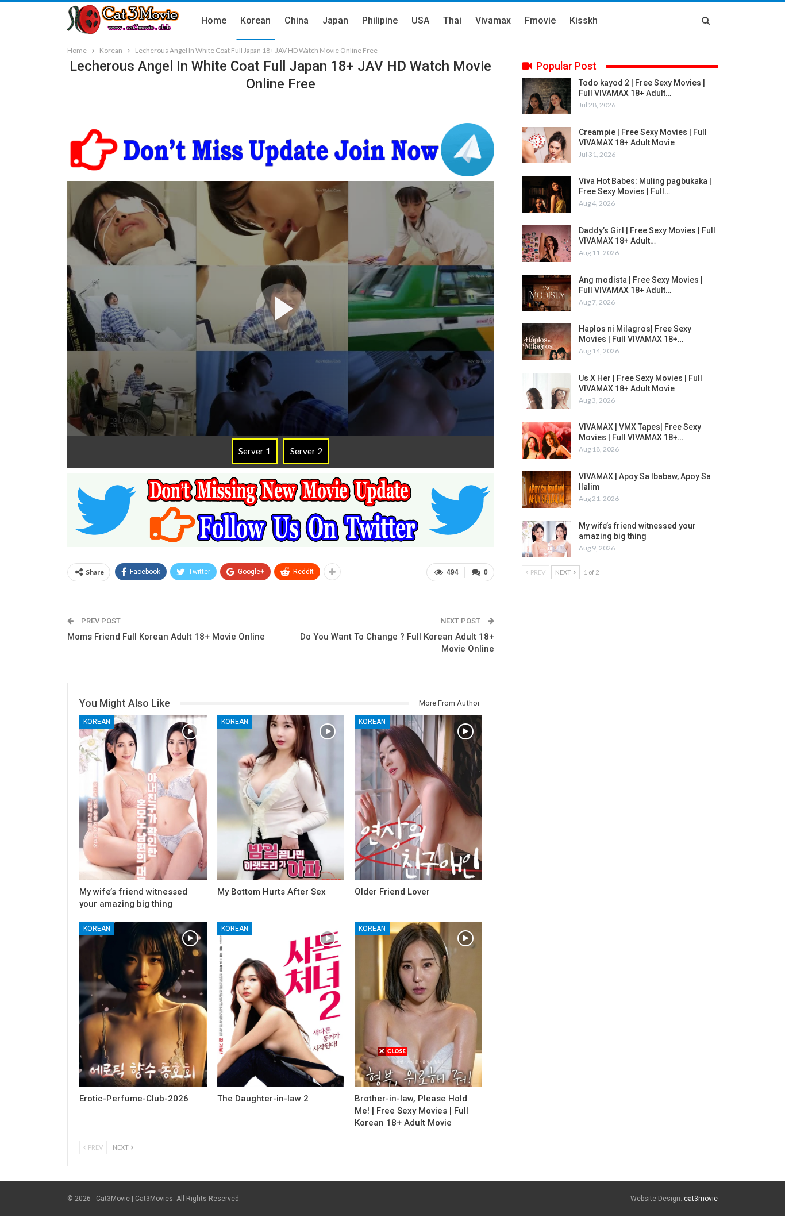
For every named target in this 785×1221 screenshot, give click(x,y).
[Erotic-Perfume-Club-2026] (143, 1004)
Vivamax (493, 20)
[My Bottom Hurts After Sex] (281, 797)
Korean (255, 20)
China (296, 20)
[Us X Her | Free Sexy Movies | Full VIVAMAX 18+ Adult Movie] (546, 391)
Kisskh (583, 20)
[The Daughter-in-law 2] (281, 1004)
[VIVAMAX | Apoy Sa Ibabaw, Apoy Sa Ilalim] (546, 489)
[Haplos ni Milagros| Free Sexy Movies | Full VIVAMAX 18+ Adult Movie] (546, 341)
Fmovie (540, 20)
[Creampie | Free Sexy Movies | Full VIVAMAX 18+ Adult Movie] (546, 145)
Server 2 (306, 451)
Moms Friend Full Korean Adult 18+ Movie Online (166, 636)
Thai (452, 20)
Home (213, 20)
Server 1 (254, 451)
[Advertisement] (392, 1137)
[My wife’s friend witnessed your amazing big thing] (143, 797)
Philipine (380, 20)
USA (420, 20)
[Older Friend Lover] (418, 797)
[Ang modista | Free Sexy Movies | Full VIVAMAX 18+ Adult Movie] (546, 293)
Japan (335, 20)
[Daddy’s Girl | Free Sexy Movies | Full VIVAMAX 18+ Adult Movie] (546, 243)
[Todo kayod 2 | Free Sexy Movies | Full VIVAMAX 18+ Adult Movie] (546, 96)
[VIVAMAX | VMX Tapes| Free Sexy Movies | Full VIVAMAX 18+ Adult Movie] (546, 440)
